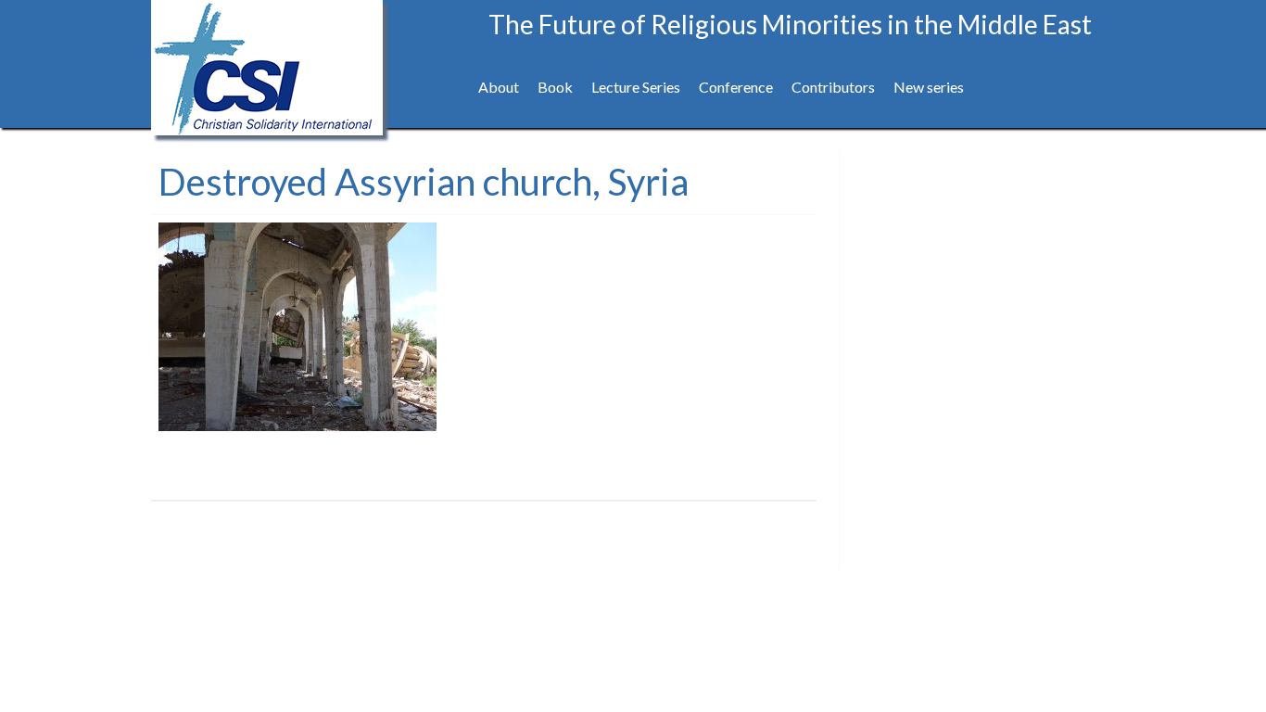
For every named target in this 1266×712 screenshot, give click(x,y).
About (498, 86)
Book (555, 86)
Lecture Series (635, 86)
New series (928, 86)
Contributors (833, 86)
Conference (736, 86)
